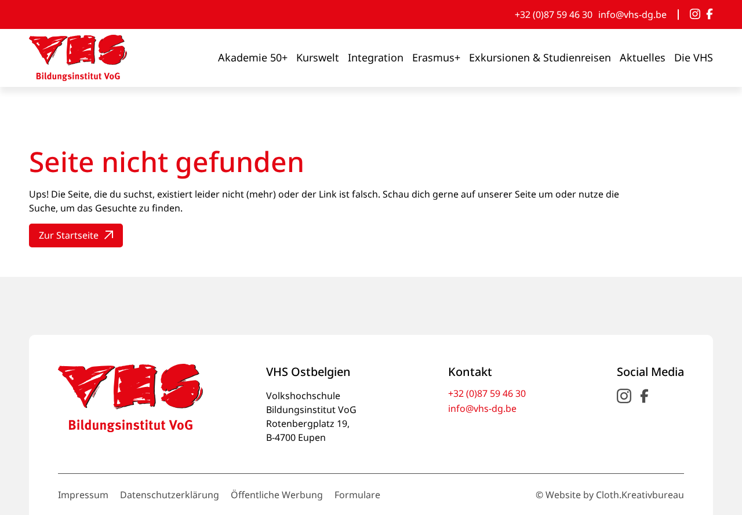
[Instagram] (695, 14)
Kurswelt (317, 57)
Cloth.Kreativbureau (640, 494)
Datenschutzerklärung (169, 494)
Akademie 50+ (253, 57)
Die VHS (693, 57)
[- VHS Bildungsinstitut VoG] (78, 58)
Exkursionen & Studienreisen (540, 57)
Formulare (357, 494)
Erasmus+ (436, 57)
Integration (375, 57)
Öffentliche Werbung (277, 494)
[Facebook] (709, 14)
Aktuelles (642, 57)
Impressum (83, 494)
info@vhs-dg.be (632, 14)
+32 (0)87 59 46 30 (553, 14)
